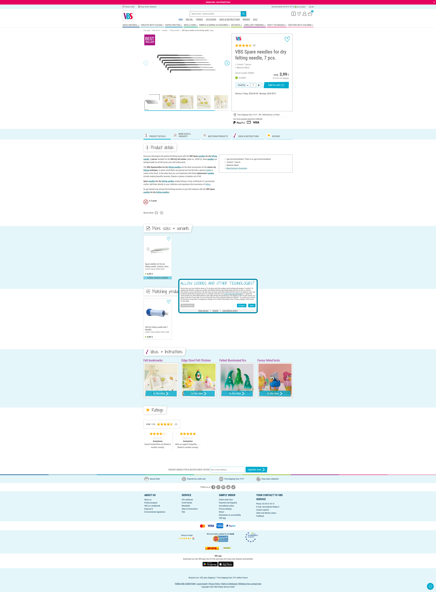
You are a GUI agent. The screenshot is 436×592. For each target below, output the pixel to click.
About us (147, 499)
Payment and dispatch (228, 502)
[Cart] (310, 13)
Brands (246, 19)
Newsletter (186, 506)
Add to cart (274, 85)
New (181, 19)
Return (221, 512)
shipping (286, 78)
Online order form (226, 499)
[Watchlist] (299, 13)
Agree (252, 305)
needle (146, 159)
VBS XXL (189, 19)
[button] (145, 63)
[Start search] (243, 14)
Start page (146, 30)
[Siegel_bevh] (220, 538)
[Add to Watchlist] (287, 39)
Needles (165, 30)
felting (214, 156)
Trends (199, 19)
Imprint (215, 310)
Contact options (262, 510)
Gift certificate (187, 499)
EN (313, 7)
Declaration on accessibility (230, 515)
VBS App (222, 518)
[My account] (304, 13)
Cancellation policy (226, 506)
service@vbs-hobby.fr (270, 507)
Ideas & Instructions (229, 19)
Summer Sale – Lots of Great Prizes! (218, 2)
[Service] (293, 13)
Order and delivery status (266, 513)
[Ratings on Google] (187, 537)
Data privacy (203, 310)
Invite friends (187, 502)
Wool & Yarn (156, 30)
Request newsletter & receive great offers (189, 469)
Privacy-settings (225, 509)
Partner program (150, 502)
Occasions (211, 19)
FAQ (183, 512)
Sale (255, 19)
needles (201, 156)
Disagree (241, 305)
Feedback (260, 516)
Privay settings (187, 305)
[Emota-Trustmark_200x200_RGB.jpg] (251, 537)
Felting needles (175, 30)
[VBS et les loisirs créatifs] (128, 15)
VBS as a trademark (152, 506)
